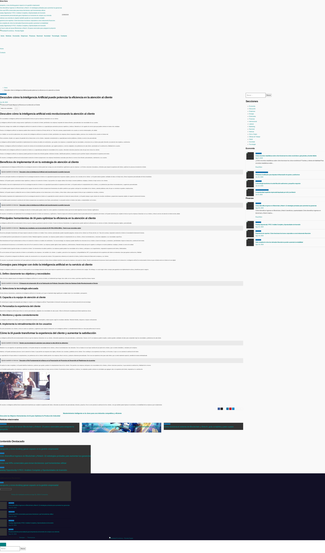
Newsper (22, 537)
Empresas (24, 36)
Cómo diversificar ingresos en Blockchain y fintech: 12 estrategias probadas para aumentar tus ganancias (286, 205)
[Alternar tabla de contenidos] (15, 108)
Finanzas (32, 36)
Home (2, 48)
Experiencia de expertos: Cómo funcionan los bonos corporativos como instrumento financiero (283, 233)
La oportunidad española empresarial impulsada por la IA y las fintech (276, 192)
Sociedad (47, 36)
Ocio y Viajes (253, 134)
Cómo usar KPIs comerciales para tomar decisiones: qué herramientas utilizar (31, 514)
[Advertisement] (60, 72)
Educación (252, 108)
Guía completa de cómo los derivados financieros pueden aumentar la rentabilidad (279, 242)
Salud (251, 139)
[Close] (3, 544)
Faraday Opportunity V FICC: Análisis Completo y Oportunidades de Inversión (278, 224)
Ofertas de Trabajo (254, 136)
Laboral (251, 124)
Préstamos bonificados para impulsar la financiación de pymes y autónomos (278, 174)
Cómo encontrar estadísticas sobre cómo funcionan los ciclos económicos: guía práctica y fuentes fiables (286, 156)
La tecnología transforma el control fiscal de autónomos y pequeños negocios (278, 183)
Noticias (8, 36)
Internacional (253, 121)
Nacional (40, 36)
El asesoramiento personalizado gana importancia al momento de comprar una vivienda (34, 531)
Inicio (2, 36)
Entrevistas (252, 116)
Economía (16, 36)
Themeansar (31, 537)
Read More (259, 167)
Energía (251, 114)
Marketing (252, 126)
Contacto (64, 36)
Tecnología (55, 36)
